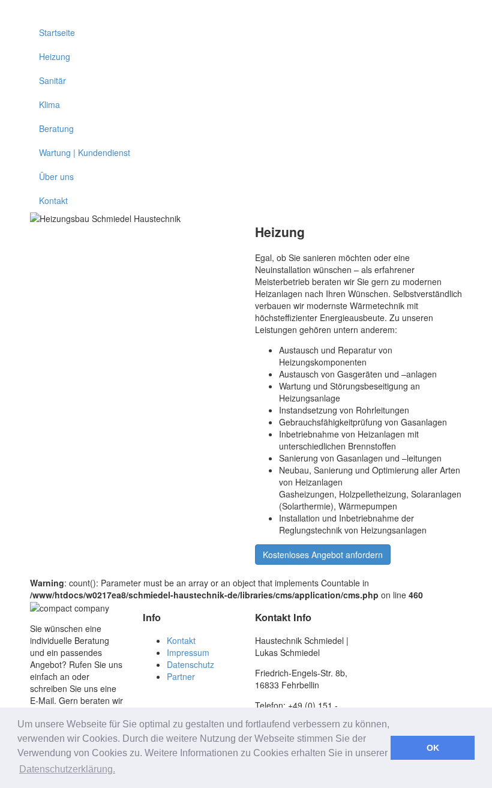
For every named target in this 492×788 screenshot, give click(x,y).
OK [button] (433, 748)
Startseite (57, 32)
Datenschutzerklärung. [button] (67, 769)
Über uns (56, 176)
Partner (181, 676)
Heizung (54, 56)
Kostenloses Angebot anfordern (323, 555)
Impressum (188, 652)
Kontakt (53, 200)
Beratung (56, 128)
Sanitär (52, 80)
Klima (49, 104)
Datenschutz (190, 664)
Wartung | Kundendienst (84, 152)
